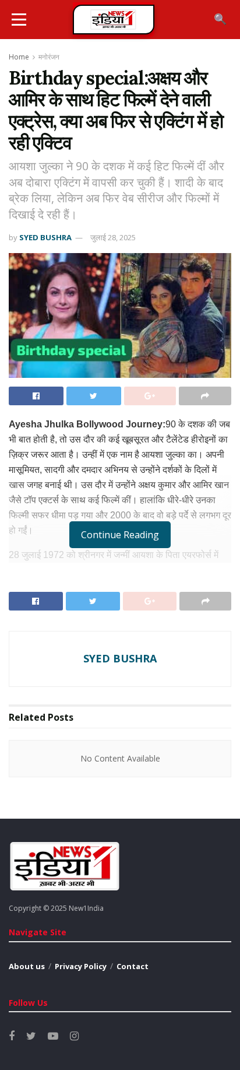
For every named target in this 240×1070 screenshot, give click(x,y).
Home (19, 57)
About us (27, 966)
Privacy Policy (81, 966)
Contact (133, 966)
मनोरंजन (48, 57)
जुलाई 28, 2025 (113, 237)
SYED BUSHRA (45, 237)
